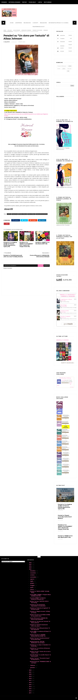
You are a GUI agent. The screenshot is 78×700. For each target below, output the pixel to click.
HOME (11, 22)
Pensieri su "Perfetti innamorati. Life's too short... (39, 625)
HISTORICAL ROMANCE (14, 2)
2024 (30, 567)
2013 (30, 688)
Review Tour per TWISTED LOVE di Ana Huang (39, 602)
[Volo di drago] (58, 308)
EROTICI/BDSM (47, 2)
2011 (30, 693)
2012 (30, 691)
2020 (30, 674)
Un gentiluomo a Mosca (66, 299)
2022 (30, 670)
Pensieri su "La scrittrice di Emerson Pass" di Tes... (40, 648)
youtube (66, 51)
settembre (33, 577)
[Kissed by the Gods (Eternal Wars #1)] (63, 347)
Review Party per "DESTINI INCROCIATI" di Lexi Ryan (37, 642)
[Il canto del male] (66, 355)
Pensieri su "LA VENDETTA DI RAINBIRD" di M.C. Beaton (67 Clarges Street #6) (26, 244)
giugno (32, 583)
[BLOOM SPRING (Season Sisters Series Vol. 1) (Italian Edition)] (66, 347)
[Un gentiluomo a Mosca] (58, 302)
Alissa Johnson (16, 30)
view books (71, 387)
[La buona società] (58, 314)
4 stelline (9, 30)
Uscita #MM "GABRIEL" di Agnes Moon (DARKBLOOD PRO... (40, 595)
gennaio (32, 667)
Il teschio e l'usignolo (65, 316)
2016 (30, 682)
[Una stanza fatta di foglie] (60, 346)
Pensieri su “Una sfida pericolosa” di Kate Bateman (40, 628)
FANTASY (24, 2)
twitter (66, 48)
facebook (46, 265)
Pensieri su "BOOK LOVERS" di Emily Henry (39, 592)
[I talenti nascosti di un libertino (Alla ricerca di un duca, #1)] (60, 351)
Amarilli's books (62, 340)
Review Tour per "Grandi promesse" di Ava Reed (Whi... (40, 638)
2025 (30, 565)
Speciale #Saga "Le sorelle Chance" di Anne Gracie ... (40, 655)
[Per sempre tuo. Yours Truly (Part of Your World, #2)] (63, 355)
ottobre (32, 575)
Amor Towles (63, 300)
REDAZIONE (43, 22)
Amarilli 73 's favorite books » (67, 362)
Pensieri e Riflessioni (37, 30)
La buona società (64, 310)
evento (59, 68)
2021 (30, 672)
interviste (69, 68)
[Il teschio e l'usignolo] (58, 320)
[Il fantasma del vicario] (60, 360)
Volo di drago (63, 305)
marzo (32, 589)
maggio (32, 585)
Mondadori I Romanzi (26, 30)
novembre (33, 573)
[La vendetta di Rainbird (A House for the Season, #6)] (69, 360)
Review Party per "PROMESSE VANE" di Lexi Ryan (40, 662)
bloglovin (66, 35)
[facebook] (76, 698)
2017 (30, 680)
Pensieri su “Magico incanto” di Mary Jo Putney (40, 612)
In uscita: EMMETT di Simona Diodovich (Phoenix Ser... (38, 598)
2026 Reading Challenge (65, 378)
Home (5, 30)
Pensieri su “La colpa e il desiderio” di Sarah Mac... (40, 645)
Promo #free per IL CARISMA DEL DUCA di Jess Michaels (39, 618)
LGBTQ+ (40, 2)
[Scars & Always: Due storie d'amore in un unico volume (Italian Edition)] (63, 351)
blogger (40, 265)
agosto (32, 579)
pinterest (66, 45)
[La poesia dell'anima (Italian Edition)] (57, 346)
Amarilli (63, 380)
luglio (32, 581)
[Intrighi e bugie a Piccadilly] (66, 360)
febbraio (32, 665)
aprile (32, 587)
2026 (30, 562)
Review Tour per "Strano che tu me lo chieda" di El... (40, 652)
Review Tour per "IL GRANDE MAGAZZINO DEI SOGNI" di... (38, 635)
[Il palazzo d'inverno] (69, 355)
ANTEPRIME (18, 22)
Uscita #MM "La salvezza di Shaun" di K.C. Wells (40, 632)
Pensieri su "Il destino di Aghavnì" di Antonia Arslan (40, 608)
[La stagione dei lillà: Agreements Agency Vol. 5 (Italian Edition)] (63, 360)
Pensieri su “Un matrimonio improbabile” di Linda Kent (38, 605)
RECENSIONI (27, 22)
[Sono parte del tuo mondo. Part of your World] (57, 355)
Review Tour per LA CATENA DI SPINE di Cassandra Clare (40, 615)
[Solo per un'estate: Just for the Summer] (60, 355)
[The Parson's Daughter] (66, 351)
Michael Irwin (63, 317)
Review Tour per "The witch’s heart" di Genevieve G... (40, 658)
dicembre (33, 571)
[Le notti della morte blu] (57, 360)
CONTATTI (35, 22)
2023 (30, 569)
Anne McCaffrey (64, 306)
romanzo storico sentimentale (41, 214)
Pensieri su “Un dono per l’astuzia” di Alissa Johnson (40, 622)
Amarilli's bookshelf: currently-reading (68, 295)
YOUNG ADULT (32, 2)
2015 (30, 684)
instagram (66, 41)
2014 (30, 686)
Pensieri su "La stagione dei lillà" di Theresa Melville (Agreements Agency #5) (10, 244)
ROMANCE (4, 2)
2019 (30, 676)
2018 (30, 678)
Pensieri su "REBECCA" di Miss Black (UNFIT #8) (42, 243)
